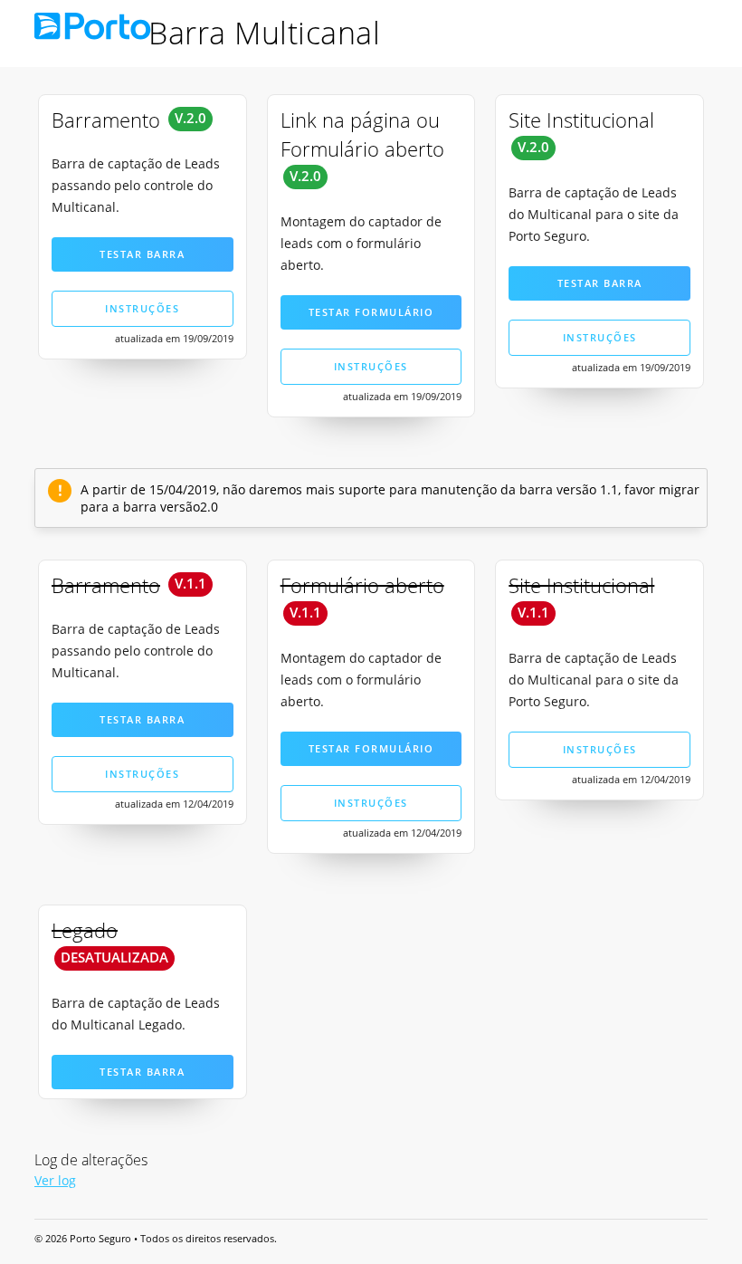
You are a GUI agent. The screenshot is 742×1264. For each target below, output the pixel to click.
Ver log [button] (55, 1180)
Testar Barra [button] (142, 254)
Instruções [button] (142, 308)
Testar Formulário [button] (371, 312)
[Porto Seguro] (98, 32)
